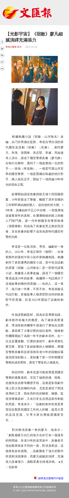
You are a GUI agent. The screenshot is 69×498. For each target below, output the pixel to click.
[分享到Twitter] (2, 48)
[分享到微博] (2, 62)
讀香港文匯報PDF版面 (50, 478)
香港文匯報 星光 (14, 47)
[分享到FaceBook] (2, 42)
